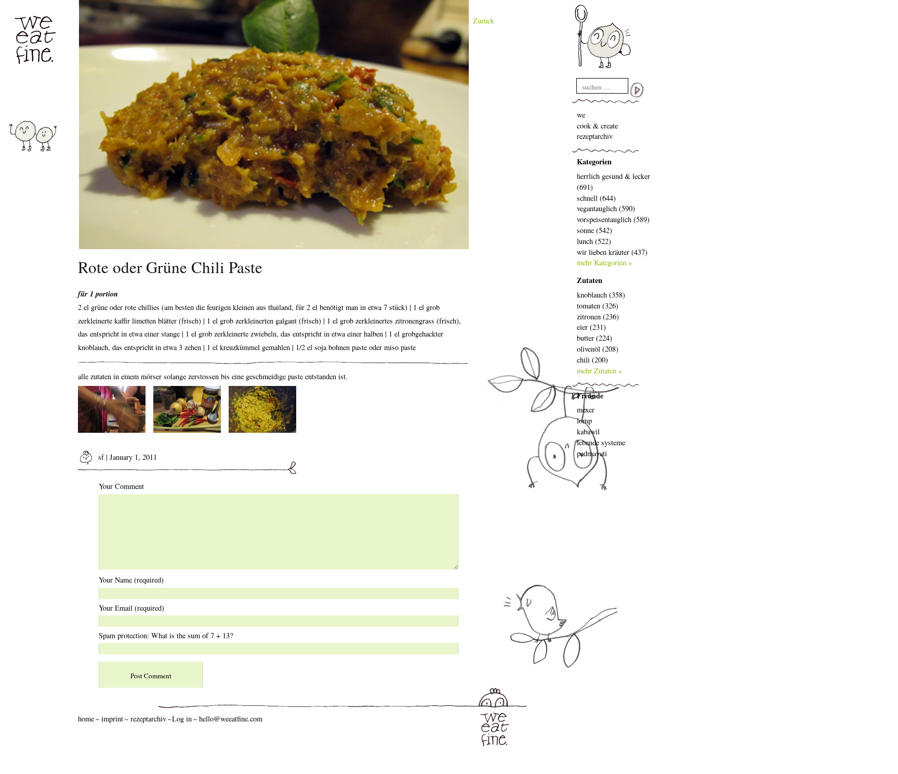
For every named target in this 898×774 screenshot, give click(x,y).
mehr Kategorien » (604, 262)
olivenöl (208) (597, 349)
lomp (584, 420)
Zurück (483, 20)
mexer (586, 410)
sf (100, 457)
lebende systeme (601, 442)
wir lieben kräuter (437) (612, 252)
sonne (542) (594, 230)
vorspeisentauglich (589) (613, 219)
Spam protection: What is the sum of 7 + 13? (166, 635)
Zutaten (589, 280)
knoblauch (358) (601, 295)
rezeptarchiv (595, 136)
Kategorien (594, 161)
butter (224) (594, 338)
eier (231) (591, 327)
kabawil (588, 431)
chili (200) (592, 360)
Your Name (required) (131, 580)
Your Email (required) (131, 608)
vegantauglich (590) (606, 208)
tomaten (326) (597, 306)
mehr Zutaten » (599, 371)
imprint (112, 719)
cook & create (597, 126)
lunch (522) (594, 241)
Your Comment (121, 486)
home (86, 719)
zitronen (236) (598, 316)
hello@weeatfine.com (230, 719)
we (581, 115)
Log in (182, 719)
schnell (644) (596, 198)
